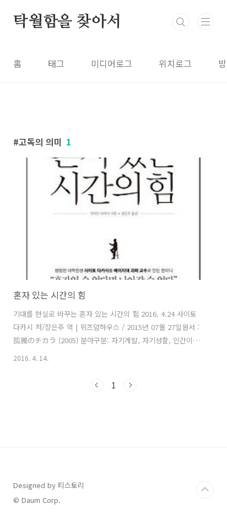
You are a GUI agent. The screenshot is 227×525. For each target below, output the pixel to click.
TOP (205, 490)
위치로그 (175, 63)
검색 (180, 22)
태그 (56, 63)
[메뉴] (205, 21)
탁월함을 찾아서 (67, 22)
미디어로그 (111, 63)
